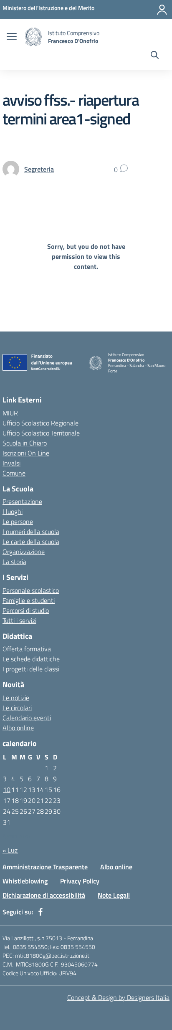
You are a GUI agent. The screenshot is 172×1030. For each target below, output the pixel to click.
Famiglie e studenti (29, 600)
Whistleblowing (25, 881)
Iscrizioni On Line (26, 453)
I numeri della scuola (31, 531)
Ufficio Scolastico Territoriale (41, 433)
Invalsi (11, 463)
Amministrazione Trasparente (45, 867)
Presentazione (22, 501)
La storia (14, 562)
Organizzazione (24, 552)
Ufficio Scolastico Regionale (40, 423)
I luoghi (13, 511)
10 (6, 790)
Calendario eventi (27, 718)
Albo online (18, 728)
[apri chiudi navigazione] (12, 37)
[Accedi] (161, 9)
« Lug (10, 850)
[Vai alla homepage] (33, 37)
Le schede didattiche (31, 659)
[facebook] (40, 912)
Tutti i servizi (19, 620)
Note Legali (114, 895)
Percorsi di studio (26, 610)
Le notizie (16, 698)
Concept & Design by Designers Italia (118, 997)
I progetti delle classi (31, 669)
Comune (14, 473)
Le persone (18, 521)
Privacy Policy (79, 881)
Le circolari (17, 708)
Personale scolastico (31, 590)
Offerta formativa (27, 649)
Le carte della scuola (31, 542)
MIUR (10, 413)
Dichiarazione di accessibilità (44, 895)
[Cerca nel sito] (154, 56)
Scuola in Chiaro (25, 443)
